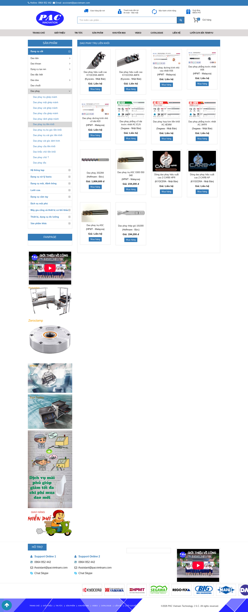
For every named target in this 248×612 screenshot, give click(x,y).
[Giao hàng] (50, 523)
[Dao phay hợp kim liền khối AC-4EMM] (166, 109)
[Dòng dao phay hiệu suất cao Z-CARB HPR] (166, 161)
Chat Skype (41, 573)
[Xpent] (50, 378)
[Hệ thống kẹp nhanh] (50, 339)
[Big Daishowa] (191, 589)
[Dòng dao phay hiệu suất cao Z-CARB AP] (202, 161)
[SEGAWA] (146, 589)
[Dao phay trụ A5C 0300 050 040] (131, 160)
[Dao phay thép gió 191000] (131, 213)
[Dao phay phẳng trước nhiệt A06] (202, 57)
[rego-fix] (169, 589)
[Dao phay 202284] (95, 160)
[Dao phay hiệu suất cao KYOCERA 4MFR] (95, 60)
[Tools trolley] (50, 411)
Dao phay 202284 (95, 173)
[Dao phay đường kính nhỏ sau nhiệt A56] (166, 58)
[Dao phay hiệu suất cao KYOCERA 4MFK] (131, 60)
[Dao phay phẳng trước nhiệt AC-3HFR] (202, 109)
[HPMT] (124, 589)
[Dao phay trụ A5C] (95, 213)
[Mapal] (213, 589)
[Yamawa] (102, 589)
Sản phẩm (50, 43)
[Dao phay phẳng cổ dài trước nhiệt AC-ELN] (131, 109)
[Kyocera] (79, 589)
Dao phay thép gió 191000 (131, 226)
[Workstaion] (50, 301)
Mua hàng (95, 89)
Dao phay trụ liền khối (94, 43)
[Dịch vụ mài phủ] (50, 469)
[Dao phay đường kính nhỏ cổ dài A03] (95, 108)
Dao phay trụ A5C (95, 225)
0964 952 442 (42, 562)
